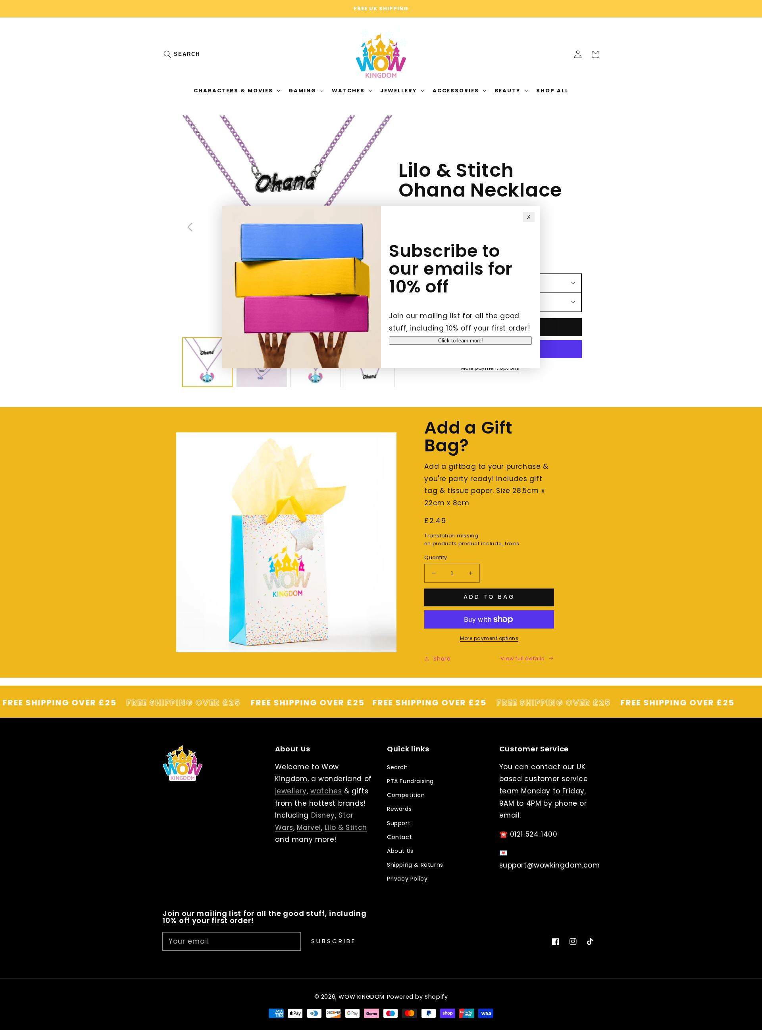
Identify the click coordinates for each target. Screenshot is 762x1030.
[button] (171, 54)
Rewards (399, 809)
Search (187, 54)
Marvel (309, 827)
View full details (522, 658)
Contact (399, 837)
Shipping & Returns (415, 865)
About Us (400, 851)
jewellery (291, 791)
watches (326, 791)
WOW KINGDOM (362, 997)
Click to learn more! (460, 341)
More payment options (489, 638)
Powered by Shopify (417, 997)
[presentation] (175, 54)
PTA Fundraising (410, 781)
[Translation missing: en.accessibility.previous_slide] (190, 226)
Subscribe (333, 941)
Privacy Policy (407, 879)
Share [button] (441, 659)
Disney (323, 815)
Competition (406, 795)
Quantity (435, 557)
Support (398, 823)
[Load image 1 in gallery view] (207, 362)
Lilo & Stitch (346, 827)
